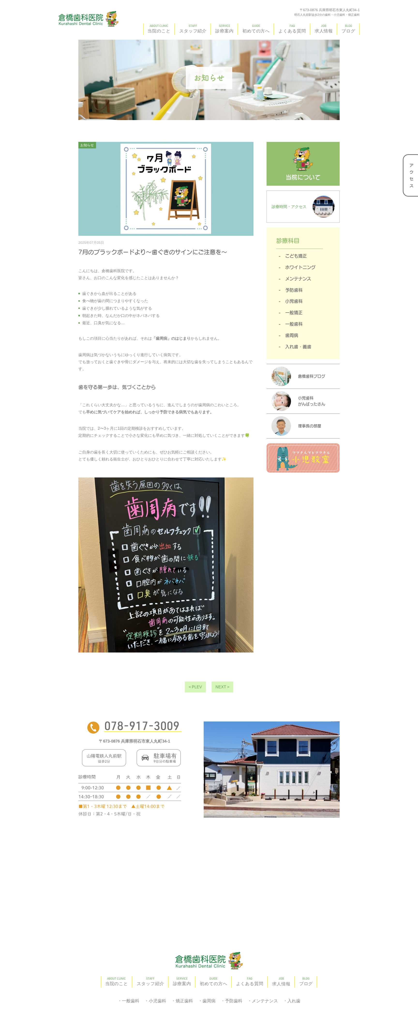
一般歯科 (294, 324)
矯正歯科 (184, 1000)
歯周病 (291, 335)
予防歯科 (294, 290)
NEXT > (222, 687)
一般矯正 (294, 312)
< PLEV (195, 687)
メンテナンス (298, 278)
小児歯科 (294, 301)
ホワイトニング (300, 267)
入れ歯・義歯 (298, 347)
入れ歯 (293, 1000)
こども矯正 (296, 256)
